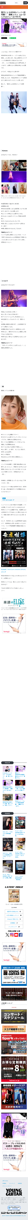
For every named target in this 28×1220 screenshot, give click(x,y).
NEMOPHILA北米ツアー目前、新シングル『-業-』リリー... (8, 803)
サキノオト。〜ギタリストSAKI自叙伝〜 (8, 833)
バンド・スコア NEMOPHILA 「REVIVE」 (19, 878)
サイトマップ (12, 1183)
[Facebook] (20, 934)
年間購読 (4, 1183)
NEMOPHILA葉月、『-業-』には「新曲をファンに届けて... (20, 788)
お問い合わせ (5, 1180)
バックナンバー (12, 926)
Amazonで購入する (12, 919)
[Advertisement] (14, 131)
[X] (7, 934)
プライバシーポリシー (7, 1186)
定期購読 (12, 923)
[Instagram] (12, 934)
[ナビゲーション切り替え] (2, 7)
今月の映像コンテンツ (13, 915)
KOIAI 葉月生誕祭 (7, 500)
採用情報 (20, 1183)
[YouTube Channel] (16, 934)
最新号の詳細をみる (12, 911)
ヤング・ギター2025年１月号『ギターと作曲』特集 (7, 876)
